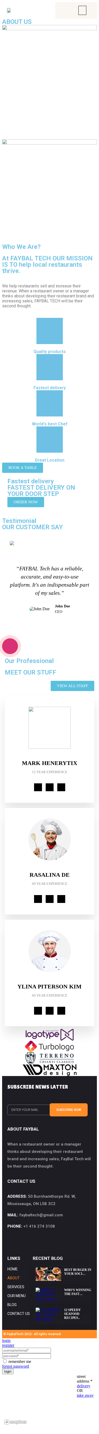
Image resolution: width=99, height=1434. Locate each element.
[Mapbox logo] (15, 1422)
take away (85, 1395)
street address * (84, 1378)
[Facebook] (38, 787)
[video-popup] (10, 646)
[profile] (50, 757)
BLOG (12, 1305)
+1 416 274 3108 (39, 1226)
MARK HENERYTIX (49, 763)
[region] (39, 1400)
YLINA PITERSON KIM (49, 986)
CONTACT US (18, 1314)
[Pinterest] (61, 787)
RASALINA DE (50, 874)
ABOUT (13, 1278)
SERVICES (15, 1287)
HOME (12, 1269)
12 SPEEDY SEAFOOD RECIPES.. (72, 1314)
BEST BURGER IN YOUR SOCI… (77, 1272)
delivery (83, 1386)
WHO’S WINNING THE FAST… (77, 1292)
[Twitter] (50, 787)
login (6, 1340)
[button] (82, 10)
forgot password (15, 1366)
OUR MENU (16, 1296)
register (8, 1345)
